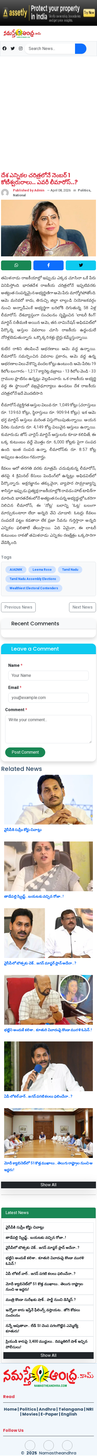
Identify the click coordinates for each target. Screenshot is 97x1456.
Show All (48, 1184)
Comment (16, 709)
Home (10, 1409)
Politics (28, 1409)
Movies (30, 1414)
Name (15, 665)
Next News (82, 607)
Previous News (18, 607)
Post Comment (25, 752)
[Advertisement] (48, 110)
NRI (89, 1409)
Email (14, 687)
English (69, 1414)
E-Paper (49, 1414)
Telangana (70, 1409)
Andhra (47, 1409)
